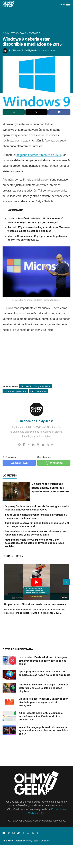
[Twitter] (29, 444)
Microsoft (26, 386)
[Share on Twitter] (36, 112)
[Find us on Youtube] (4, 833)
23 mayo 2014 (48, 50)
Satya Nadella (42, 386)
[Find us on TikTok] (18, 833)
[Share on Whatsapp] (14, 112)
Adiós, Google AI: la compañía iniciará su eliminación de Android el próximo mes (41, 716)
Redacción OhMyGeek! (25, 50)
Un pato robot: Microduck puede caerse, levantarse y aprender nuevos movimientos (50, 487)
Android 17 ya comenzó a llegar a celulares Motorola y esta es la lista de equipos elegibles (43, 688)
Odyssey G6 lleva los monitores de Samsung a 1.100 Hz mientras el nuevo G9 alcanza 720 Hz (37, 508)
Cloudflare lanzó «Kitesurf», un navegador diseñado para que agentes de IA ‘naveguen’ (43, 702)
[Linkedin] (33, 444)
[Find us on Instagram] (9, 833)
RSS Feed (8, 840)
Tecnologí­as (18, 33)
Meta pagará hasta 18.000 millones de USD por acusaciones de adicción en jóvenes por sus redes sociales (34, 543)
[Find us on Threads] (23, 833)
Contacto (45, 840)
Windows (42, 391)
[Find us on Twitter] (32, 833)
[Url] (19, 444)
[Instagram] (38, 444)
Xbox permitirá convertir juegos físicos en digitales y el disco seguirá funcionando (37, 524)
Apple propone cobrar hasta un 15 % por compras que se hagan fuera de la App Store (44, 673)
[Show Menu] (68, 4)
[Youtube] (43, 444)
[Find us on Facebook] (37, 833)
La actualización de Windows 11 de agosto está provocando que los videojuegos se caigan (43, 660)
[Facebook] (24, 444)
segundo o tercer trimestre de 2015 (38, 155)
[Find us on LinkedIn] (28, 833)
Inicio (6, 33)
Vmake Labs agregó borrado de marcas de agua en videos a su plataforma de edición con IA (43, 730)
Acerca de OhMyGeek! (26, 840)
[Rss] (48, 444)
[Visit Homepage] (9, 4)
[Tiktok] (52, 444)
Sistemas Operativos (15, 391)
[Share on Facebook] (59, 112)
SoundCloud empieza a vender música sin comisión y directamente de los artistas (36, 516)
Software (34, 33)
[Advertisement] (36, 20)
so (31, 391)
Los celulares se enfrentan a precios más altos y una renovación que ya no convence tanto (35, 532)
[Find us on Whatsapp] (13, 833)
